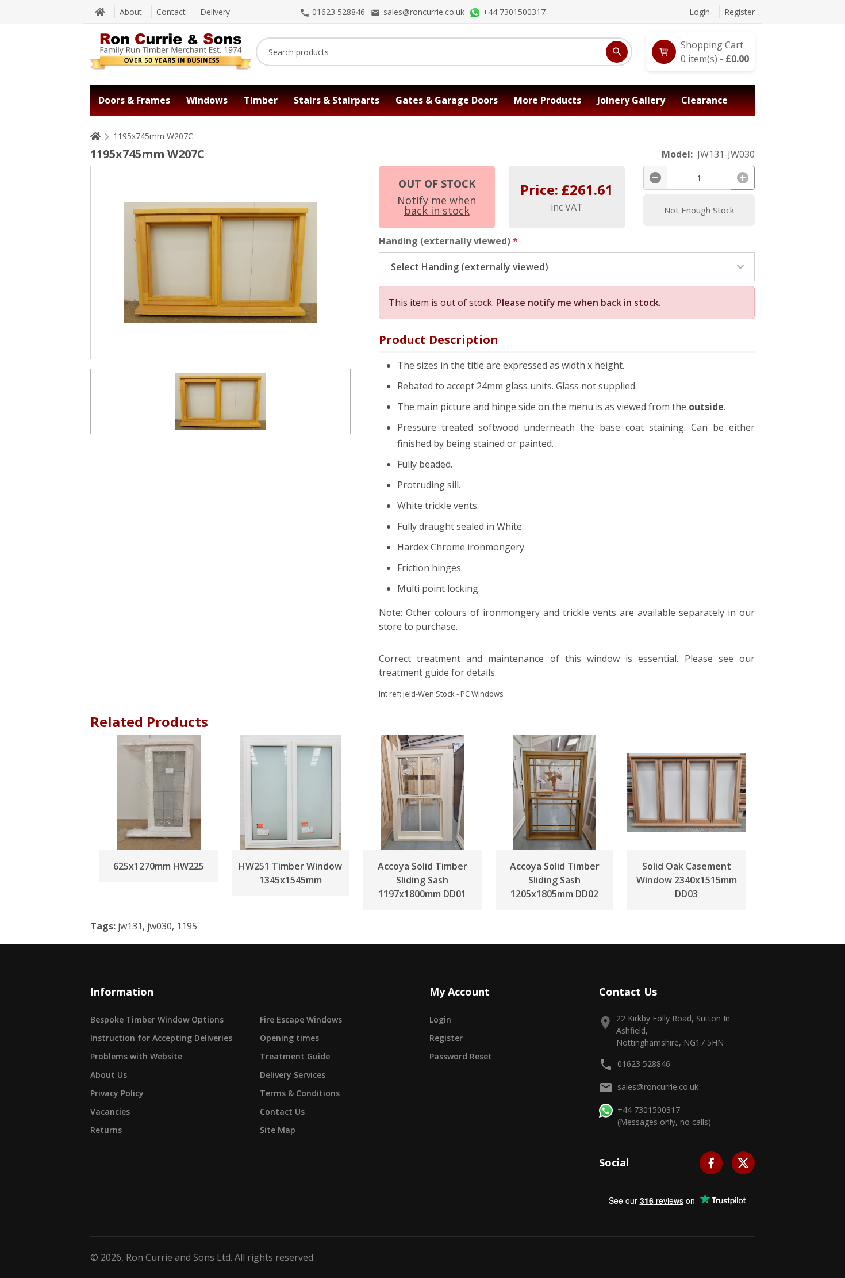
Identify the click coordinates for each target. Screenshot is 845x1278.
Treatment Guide (295, 1056)
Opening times (289, 1037)
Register (739, 11)
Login (699, 11)
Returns (106, 1129)
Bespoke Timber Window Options (157, 1019)
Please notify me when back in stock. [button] (578, 302)
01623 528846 (643, 1063)
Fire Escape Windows (301, 1019)
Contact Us (282, 1111)
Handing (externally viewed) (448, 241)
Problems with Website (136, 1056)
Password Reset (460, 1056)
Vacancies (110, 1111)
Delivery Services (292, 1074)
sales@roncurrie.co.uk (657, 1086)
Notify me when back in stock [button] (436, 205)
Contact (171, 11)
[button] (700, 51)
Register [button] (446, 1037)
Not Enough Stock (699, 210)
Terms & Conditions (300, 1093)
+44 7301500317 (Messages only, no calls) (664, 1115)
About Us (108, 1074)
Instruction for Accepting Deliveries (161, 1037)
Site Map (277, 1129)
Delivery (215, 11)
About (131, 11)
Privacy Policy (117, 1093)
